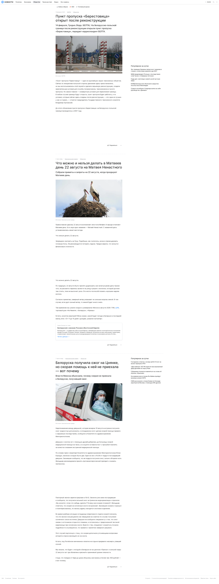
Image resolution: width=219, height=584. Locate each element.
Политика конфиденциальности (176, 582)
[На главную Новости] (8, 2)
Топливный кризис (84, 7)
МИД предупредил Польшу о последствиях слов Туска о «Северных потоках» (145, 75)
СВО (72, 7)
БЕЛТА (69, 12)
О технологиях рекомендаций (159, 582)
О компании (8, 582)
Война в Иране (63, 7)
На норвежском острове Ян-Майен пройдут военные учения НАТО (146, 377)
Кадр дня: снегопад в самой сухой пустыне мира (145, 79)
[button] (89, 55)
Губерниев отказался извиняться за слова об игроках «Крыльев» (146, 372)
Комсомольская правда (71, 159)
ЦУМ (117, 308)
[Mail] (2, 2)
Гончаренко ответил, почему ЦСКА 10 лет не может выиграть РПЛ (146, 362)
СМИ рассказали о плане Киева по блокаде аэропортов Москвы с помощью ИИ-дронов (146, 382)
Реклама (14, 582)
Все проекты (21, 582)
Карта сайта (213, 582)
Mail (3, 582)
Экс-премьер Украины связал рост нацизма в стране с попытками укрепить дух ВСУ (146, 70)
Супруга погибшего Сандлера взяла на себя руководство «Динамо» (146, 89)
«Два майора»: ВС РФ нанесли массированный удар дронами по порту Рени (147, 367)
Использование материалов (192, 582)
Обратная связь (204, 582)
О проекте (147, 582)
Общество (76, 12)
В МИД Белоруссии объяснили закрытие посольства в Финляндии (145, 84)
